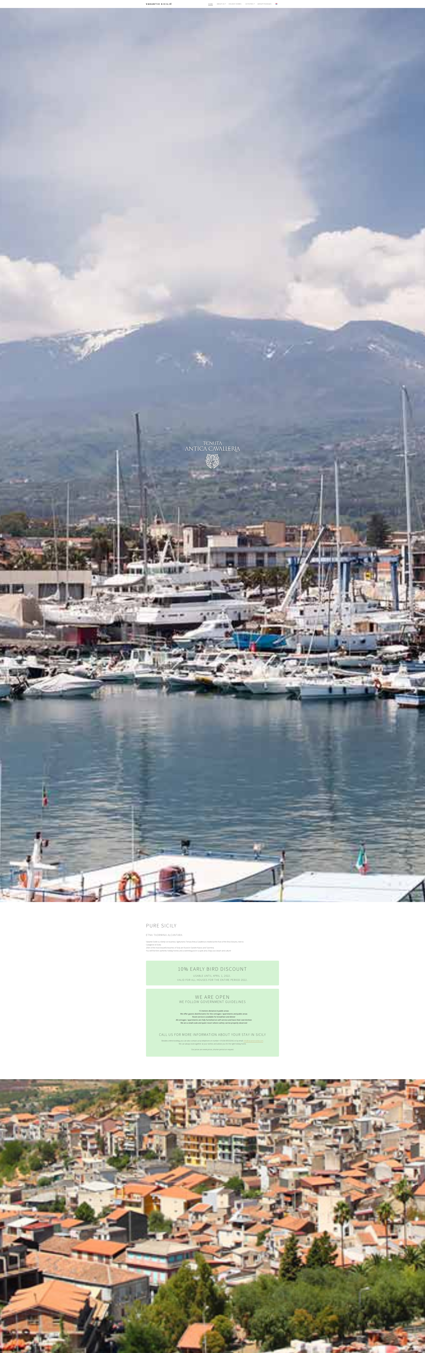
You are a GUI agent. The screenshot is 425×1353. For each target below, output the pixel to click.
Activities (249, 4)
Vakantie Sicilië (159, 4)
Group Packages (264, 4)
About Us (221, 4)
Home (210, 4)
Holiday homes (235, 4)
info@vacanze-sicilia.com (253, 1040)
